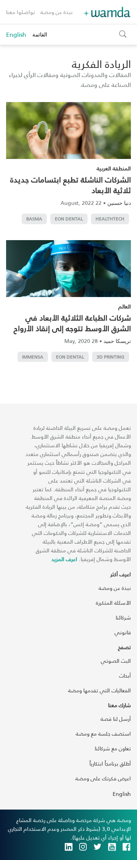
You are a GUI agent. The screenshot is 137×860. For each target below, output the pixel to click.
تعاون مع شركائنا (113, 748)
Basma (34, 218)
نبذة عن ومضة (56, 12)
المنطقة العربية (114, 168)
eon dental (69, 218)
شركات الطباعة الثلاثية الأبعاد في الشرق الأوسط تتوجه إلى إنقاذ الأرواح (72, 322)
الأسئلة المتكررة (113, 602)
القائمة (39, 34)
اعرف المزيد (64, 559)
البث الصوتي (116, 661)
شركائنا (123, 617)
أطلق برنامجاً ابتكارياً (110, 763)
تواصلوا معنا (20, 12)
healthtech (110, 218)
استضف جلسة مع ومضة (103, 733)
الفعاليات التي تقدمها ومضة (99, 690)
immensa (32, 356)
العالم (124, 306)
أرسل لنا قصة (115, 719)
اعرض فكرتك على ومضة (103, 778)
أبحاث (125, 675)
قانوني (123, 632)
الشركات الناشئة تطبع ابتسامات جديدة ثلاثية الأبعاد (70, 184)
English (16, 34)
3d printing (110, 356)
